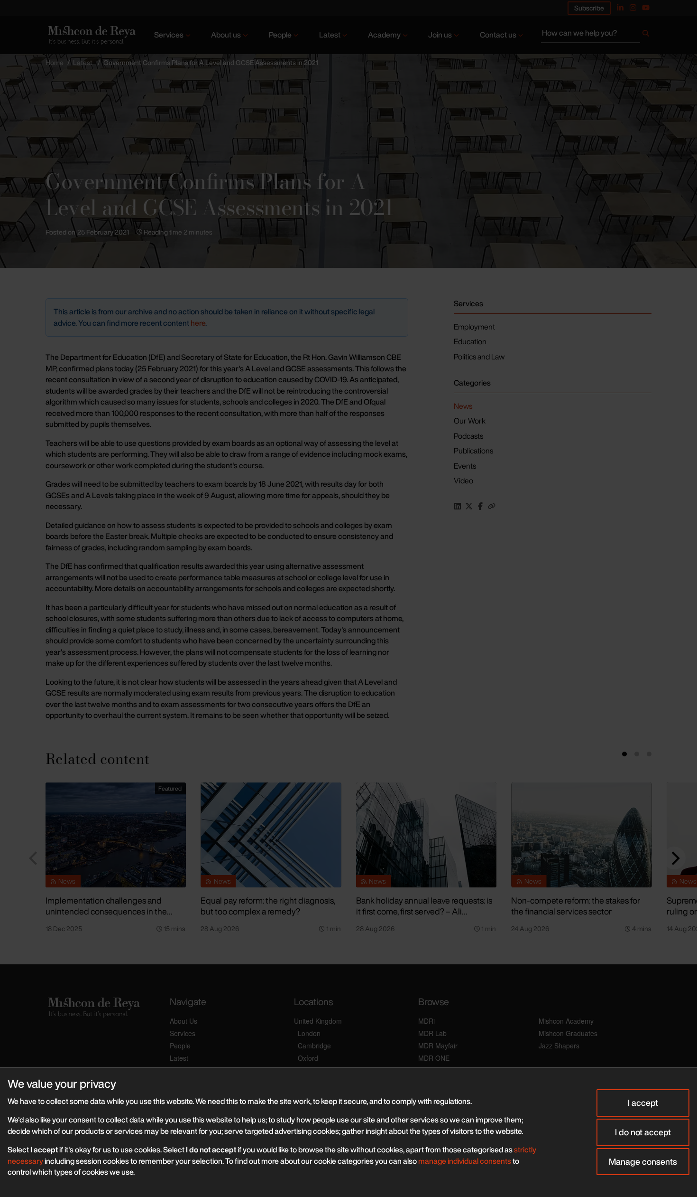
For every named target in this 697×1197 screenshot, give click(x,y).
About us (226, 34)
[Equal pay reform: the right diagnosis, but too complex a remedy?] (271, 835)
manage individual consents (464, 1161)
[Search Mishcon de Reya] (596, 35)
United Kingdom (318, 1021)
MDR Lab (432, 1033)
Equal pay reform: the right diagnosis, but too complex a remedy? (268, 905)
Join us (440, 34)
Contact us (498, 34)
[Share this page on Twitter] (469, 506)
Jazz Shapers (559, 1045)
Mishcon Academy (566, 1021)
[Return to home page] (91, 35)
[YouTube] (645, 7)
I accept (643, 1102)
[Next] (674, 858)
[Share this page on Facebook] (480, 506)
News (463, 406)
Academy (384, 34)
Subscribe (589, 8)
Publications (473, 450)
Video (463, 480)
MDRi (426, 1021)
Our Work (470, 420)
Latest (329, 34)
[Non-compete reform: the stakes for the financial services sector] (581, 835)
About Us (183, 1021)
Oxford (308, 1058)
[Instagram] (633, 7)
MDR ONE (433, 1058)
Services (168, 34)
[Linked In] (620, 7)
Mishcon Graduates (568, 1033)
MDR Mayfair (438, 1045)
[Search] (645, 35)
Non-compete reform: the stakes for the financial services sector (575, 905)
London (309, 1033)
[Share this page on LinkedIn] (457, 506)
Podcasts (468, 436)
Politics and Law (479, 356)
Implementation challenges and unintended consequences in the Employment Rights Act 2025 (106, 911)
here (198, 323)
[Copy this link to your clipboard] (491, 506)
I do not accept (643, 1132)
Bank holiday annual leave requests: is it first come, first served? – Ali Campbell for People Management (424, 911)
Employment (474, 326)
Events (465, 465)
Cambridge (314, 1045)
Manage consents (643, 1161)
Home (55, 62)
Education (470, 341)
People (280, 34)
